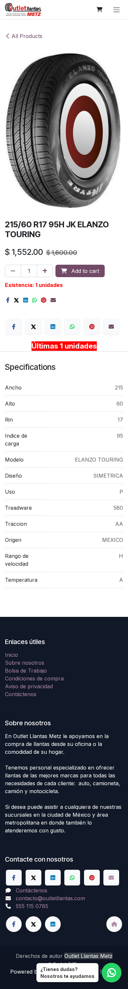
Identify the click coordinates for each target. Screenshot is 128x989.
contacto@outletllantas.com (50, 898)
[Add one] (45, 271)
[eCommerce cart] (99, 9)
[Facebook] (8, 300)
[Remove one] (13, 271)
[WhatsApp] (34, 300)
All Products (26, 36)
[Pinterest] (43, 300)
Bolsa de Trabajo (26, 670)
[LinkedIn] (25, 300)
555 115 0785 (32, 906)
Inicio (11, 655)
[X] (16, 300)
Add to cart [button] (84, 271)
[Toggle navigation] (116, 9)
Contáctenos (20, 694)
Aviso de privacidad (29, 686)
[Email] (53, 300)
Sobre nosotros (24, 662)
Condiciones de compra (34, 678)
